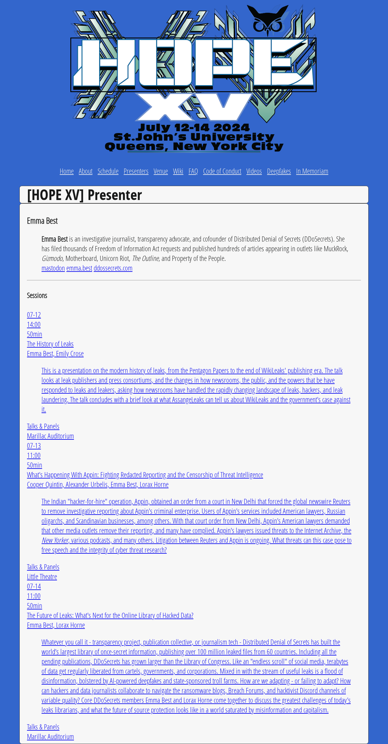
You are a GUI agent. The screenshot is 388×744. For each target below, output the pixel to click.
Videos (254, 170)
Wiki (178, 170)
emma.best (79, 267)
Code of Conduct (222, 170)
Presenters (136, 170)
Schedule (108, 170)
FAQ (193, 170)
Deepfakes (279, 170)
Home (67, 170)
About (85, 170)
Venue (161, 170)
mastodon (53, 267)
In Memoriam (312, 170)
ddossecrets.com (113, 267)
